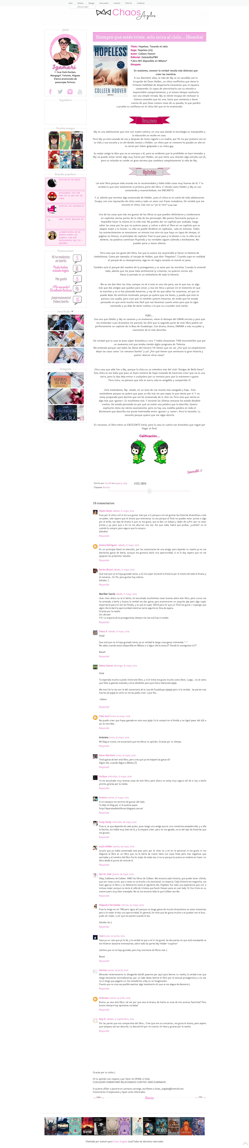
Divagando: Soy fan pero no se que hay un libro (70, 195)
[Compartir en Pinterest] (145, 483)
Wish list (128, 3)
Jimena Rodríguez (108, 545)
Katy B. (102, 1019)
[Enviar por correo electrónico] (135, 483)
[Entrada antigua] (200, 1098)
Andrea (102, 797)
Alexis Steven (105, 510)
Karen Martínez (107, 755)
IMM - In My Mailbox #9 (71, 219)
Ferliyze (103, 776)
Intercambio (104, 3)
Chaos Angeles (120, 1141)
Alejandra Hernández (109, 905)
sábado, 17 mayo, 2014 (123, 510)
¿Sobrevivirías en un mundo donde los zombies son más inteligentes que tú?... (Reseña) (71, 237)
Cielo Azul (104, 716)
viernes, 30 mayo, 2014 (132, 905)
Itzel (101, 936)
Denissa (103, 970)
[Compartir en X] (140, 483)
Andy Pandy (105, 822)
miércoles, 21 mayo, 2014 (120, 776)
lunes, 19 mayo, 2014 (120, 716)
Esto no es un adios (69, 180)
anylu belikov (105, 846)
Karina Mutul (106, 569)
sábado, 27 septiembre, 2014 (120, 1019)
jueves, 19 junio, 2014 (118, 970)
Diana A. (103, 631)
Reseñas (80, 3)
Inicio (70, 3)
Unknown (104, 997)
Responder (104, 535)
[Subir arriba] (245, 1144)
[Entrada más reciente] (99, 1098)
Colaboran (141, 3)
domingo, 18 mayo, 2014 (125, 665)
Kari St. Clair (105, 874)
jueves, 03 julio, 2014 (120, 997)
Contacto (116, 3)
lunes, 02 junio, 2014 (114, 936)
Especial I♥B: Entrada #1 (71, 206)
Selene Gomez (106, 665)
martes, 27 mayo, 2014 (118, 797)
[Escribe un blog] (137, 483)
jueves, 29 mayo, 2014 (123, 846)
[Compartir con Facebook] (142, 483)
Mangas (91, 3)
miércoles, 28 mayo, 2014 (124, 822)
